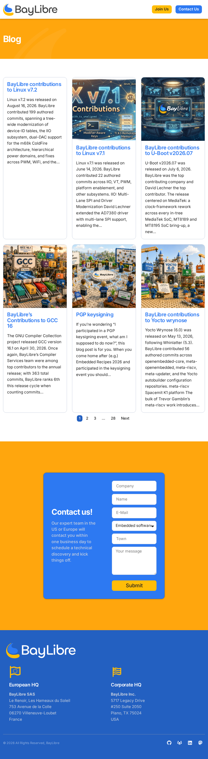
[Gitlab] (179, 742)
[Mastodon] (200, 742)
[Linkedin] (190, 742)
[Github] (169, 742)
